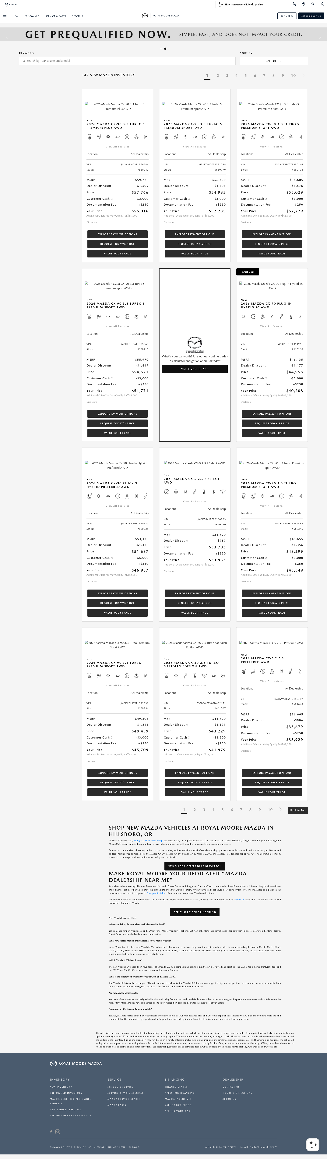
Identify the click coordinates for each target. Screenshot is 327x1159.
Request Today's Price (117, 244)
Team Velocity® (226, 1147)
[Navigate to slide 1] (161, 48)
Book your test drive (156, 893)
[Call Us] (296, 4)
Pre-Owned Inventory (66, 1093)
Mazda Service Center (124, 1099)
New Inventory (61, 1087)
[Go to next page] (303, 76)
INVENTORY (60, 1079)
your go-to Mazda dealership (148, 840)
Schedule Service (311, 16)
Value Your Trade (117, 253)
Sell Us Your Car (177, 1111)
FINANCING (175, 1079)
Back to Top (297, 810)
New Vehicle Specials (65, 1109)
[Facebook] (51, 1132)
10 (293, 75)
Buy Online (287, 16)
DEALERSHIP (233, 1079)
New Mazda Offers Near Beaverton (195, 866)
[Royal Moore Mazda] (146, 15)
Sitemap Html (116, 1147)
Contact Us (231, 1087)
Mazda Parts (116, 1105)
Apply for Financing (180, 1093)
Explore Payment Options (117, 234)
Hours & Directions (237, 1093)
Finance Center (176, 1087)
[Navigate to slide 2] (166, 48)
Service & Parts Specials (125, 1093)
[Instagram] (57, 1132)
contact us (239, 899)
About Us (229, 1099)
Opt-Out (133, 1147)
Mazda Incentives (178, 1099)
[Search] (314, 4)
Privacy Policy (60, 1147)
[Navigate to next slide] (324, 37)
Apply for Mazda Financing (195, 912)
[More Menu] (5, 16)
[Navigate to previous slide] (3, 37)
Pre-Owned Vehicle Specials (71, 1116)
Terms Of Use (82, 1147)
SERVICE (114, 1079)
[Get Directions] (305, 4)
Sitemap (99, 1147)
